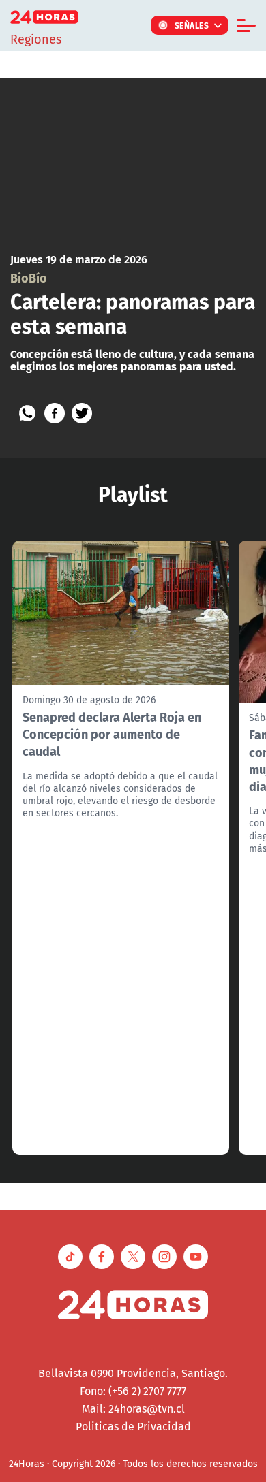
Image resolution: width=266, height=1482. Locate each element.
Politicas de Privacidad (133, 1426)
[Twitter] (82, 413)
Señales (192, 25)
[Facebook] (54, 413)
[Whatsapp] (27, 413)
